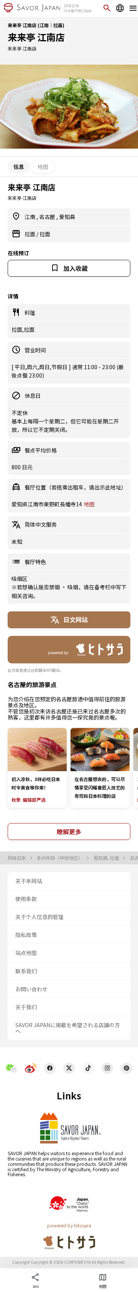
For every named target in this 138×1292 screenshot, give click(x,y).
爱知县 (67, 216)
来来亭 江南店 (36, 37)
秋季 (16, 799)
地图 (43, 166)
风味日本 (17, 858)
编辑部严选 (34, 799)
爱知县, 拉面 (107, 858)
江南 (30, 216)
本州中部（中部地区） (60, 858)
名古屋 (47, 216)
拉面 (30, 234)
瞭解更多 (69, 831)
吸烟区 (20, 578)
